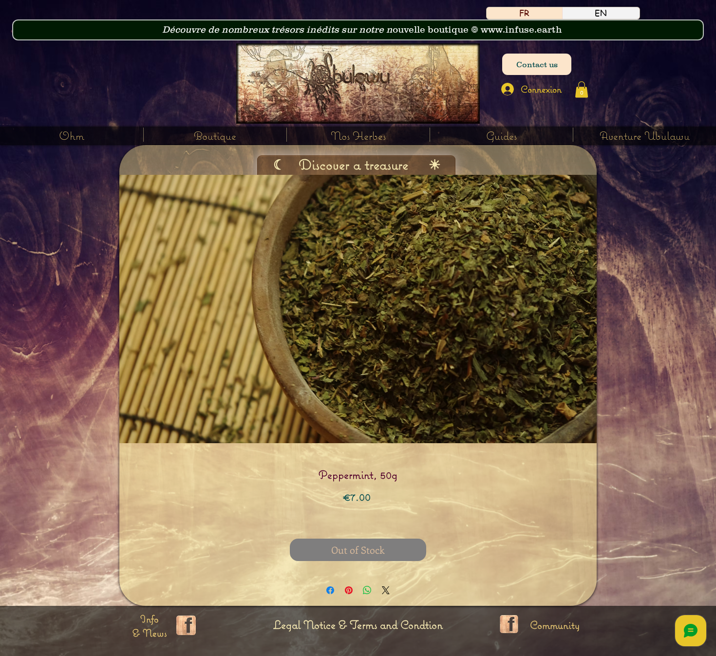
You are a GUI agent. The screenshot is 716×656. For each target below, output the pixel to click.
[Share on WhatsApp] (367, 590)
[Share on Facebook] (330, 590)
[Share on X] (386, 590)
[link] (581, 89)
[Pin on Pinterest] (349, 590)
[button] (358, 135)
